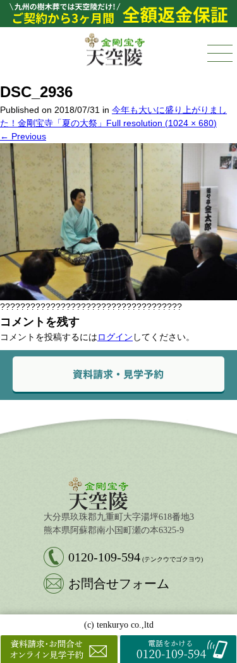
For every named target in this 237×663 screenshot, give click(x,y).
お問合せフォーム (118, 583)
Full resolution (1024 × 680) (161, 123)
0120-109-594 (135, 557)
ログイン (115, 337)
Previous (23, 136)
